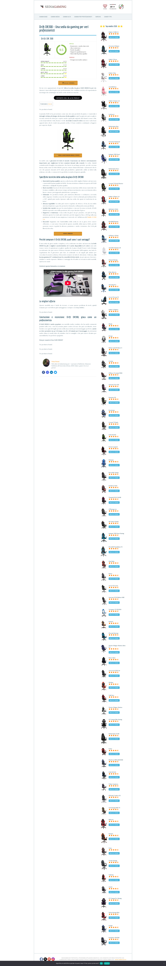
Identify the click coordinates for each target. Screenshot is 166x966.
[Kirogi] (104, 342)
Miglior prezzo (114, 37)
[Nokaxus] (104, 467)
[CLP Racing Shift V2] (104, 814)
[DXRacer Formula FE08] (104, 379)
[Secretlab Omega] (104, 480)
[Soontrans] (104, 417)
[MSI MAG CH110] (104, 216)
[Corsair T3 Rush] (104, 429)
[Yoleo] (104, 855)
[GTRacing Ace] (104, 516)
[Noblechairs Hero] (104, 178)
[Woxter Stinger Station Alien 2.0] (104, 652)
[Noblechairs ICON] (104, 743)
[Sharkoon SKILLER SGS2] (104, 767)
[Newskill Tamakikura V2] (104, 556)
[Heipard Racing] (104, 267)
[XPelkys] (104, 690)
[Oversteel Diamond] (104, 149)
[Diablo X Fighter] (104, 318)
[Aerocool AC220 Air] (104, 677)
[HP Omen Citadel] (104, 528)
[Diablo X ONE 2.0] (104, 41)
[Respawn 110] (104, 405)
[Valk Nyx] (104, 881)
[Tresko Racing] (104, 869)
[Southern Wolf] (104, 492)
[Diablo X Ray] (104, 81)
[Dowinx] (104, 368)
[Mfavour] (104, 828)
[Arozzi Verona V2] (104, 304)
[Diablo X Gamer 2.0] (104, 109)
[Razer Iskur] (104, 665)
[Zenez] (104, 580)
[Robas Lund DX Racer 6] (104, 356)
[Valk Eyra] (104, 702)
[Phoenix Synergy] (104, 640)
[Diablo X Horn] (104, 68)
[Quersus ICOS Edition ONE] (104, 604)
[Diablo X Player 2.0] (104, 204)
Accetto (107, 963)
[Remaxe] (104, 843)
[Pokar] (104, 754)
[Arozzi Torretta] (104, 592)
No (101, 963)
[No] (164, 963)
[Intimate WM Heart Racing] (104, 541)
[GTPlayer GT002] (104, 242)
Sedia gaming (53, 5)
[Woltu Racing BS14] (104, 920)
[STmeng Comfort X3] (104, 802)
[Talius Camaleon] (104, 790)
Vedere (50, 104)
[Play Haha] (104, 568)
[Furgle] (104, 932)
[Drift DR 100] (104, 779)
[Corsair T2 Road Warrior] (104, 191)
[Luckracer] (104, 121)
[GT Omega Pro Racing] (104, 907)
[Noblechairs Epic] (104, 136)
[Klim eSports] (104, 279)
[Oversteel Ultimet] (104, 54)
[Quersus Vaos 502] (104, 392)
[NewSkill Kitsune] (104, 230)
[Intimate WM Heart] (104, 163)
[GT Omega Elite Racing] (104, 728)
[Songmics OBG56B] (104, 945)
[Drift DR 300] (47, 50)
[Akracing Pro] (104, 292)
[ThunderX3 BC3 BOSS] (104, 504)
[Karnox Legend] (104, 455)
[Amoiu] (104, 893)
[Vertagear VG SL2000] (104, 616)
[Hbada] (104, 331)
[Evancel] (104, 628)
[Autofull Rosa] (104, 95)
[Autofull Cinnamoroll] (104, 254)
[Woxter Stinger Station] (104, 714)
